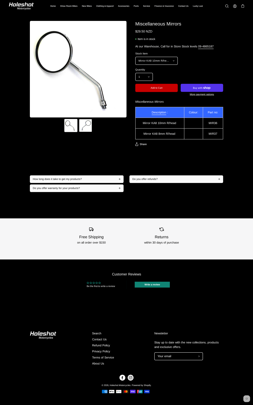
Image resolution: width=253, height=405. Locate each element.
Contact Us (99, 339)
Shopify (147, 385)
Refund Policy (101, 345)
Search (96, 333)
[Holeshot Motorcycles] (21, 6)
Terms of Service (103, 357)
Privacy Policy (101, 351)
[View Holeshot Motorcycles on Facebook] (122, 378)
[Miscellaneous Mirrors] (70, 125)
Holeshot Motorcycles (120, 385)
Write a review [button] (152, 284)
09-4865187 (206, 46)
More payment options (202, 94)
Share (143, 144)
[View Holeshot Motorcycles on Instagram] (131, 378)
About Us (98, 363)
